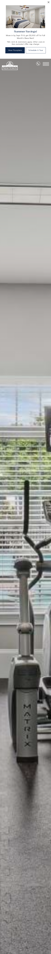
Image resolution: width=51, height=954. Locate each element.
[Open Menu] (46, 64)
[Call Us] (38, 64)
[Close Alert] (48, 3)
